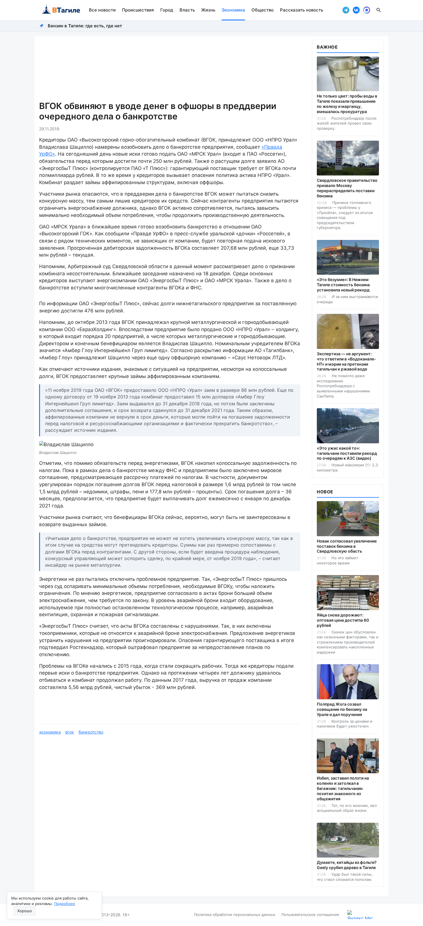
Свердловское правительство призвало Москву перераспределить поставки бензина (347, 188)
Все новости (102, 10)
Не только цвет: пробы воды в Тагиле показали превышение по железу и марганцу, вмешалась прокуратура (347, 103)
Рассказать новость (301, 10)
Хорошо (24, 910)
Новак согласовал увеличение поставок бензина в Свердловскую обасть (347, 546)
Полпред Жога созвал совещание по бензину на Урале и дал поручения (342, 709)
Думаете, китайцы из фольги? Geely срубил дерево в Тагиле (347, 865)
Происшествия (138, 10)
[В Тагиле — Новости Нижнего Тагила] (60, 10)
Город (166, 10)
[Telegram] (346, 10)
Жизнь (208, 10)
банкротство (91, 732)
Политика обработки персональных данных (234, 914)
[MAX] (367, 10)
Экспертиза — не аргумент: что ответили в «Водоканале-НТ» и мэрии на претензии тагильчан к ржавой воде (346, 361)
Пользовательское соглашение (310, 914)
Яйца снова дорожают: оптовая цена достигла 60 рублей (343, 620)
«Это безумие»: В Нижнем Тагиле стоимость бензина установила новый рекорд (343, 284)
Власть (187, 10)
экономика (50, 732)
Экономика (233, 10)
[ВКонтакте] (356, 10)
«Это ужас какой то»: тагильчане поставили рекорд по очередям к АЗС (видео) (347, 453)
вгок (69, 732)
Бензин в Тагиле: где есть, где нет (85, 25)
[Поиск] (379, 10)
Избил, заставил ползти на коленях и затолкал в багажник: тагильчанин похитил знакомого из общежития (343, 788)
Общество (262, 10)
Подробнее (64, 903)
